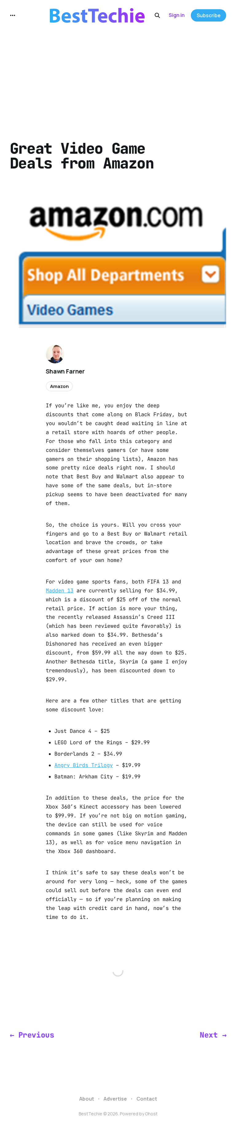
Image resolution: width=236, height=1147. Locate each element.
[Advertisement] (118, 77)
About (86, 1098)
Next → (213, 1035)
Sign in (177, 15)
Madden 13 (59, 590)
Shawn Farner (65, 371)
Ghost (151, 1114)
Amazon (59, 386)
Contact (146, 1098)
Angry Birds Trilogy (83, 765)
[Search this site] (157, 15)
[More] (12, 15)
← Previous (32, 1035)
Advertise (115, 1098)
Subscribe (209, 15)
